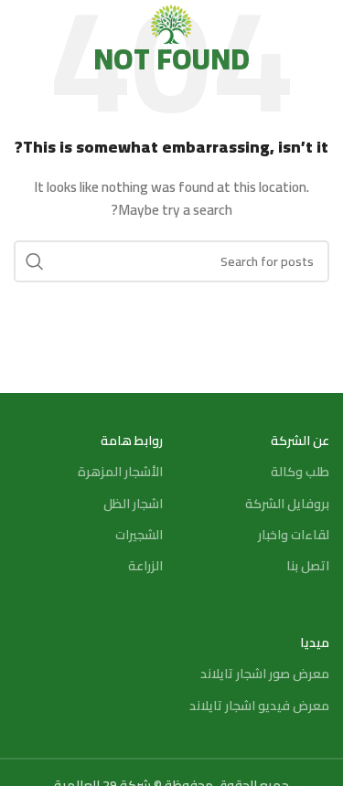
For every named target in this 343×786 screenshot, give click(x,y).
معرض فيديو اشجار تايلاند (259, 705)
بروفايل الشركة (287, 503)
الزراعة (145, 566)
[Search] (23, 27)
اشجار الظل (132, 503)
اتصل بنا (307, 566)
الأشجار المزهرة (120, 471)
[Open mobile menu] (320, 27)
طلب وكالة (300, 471)
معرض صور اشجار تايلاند (264, 673)
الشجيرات (138, 535)
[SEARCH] (35, 261)
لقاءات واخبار (293, 535)
